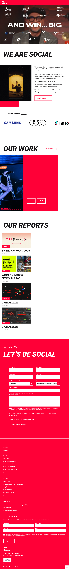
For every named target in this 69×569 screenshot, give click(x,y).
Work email (12, 374)
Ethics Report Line (9, 492)
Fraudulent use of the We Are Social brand (21, 419)
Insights (5, 450)
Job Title (38, 374)
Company (5, 528)
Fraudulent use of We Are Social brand (13, 484)
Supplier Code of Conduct (10, 487)
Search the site (7, 478)
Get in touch (41, 98)
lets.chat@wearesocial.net (10, 510)
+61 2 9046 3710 (7, 507)
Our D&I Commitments (10, 495)
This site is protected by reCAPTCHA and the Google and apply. (32, 414)
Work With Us (6, 455)
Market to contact (14, 381)
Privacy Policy (44, 413)
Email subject (13, 387)
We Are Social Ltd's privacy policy (35, 534)
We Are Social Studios (10, 461)
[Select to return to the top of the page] (4, 2)
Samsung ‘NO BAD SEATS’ (37, 165)
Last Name (39, 367)
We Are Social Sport (10, 466)
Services (5, 445)
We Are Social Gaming (10, 464)
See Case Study (32, 190)
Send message (17, 424)
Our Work (5, 447)
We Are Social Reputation (11, 472)
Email (37, 528)
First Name (12, 367)
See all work (49, 149)
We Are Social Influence (11, 469)
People (5, 453)
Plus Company (8, 489)
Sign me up (9, 541)
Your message (13, 394)
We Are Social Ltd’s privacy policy (40, 408)
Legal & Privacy (7, 481)
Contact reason (40, 381)
